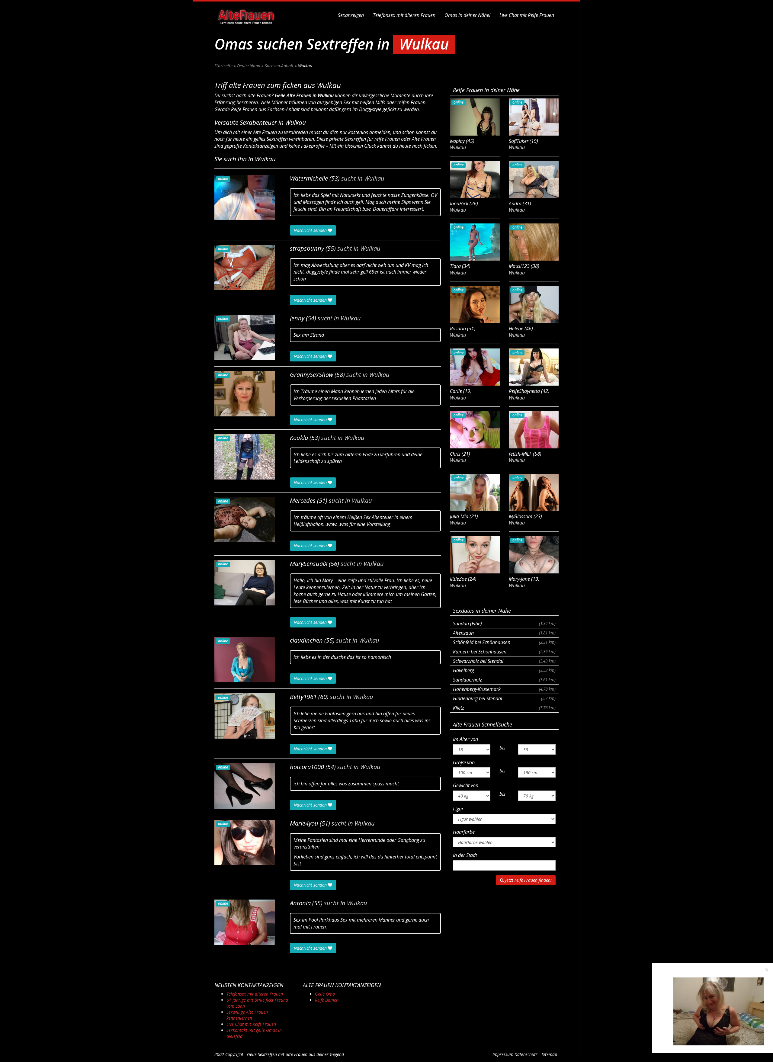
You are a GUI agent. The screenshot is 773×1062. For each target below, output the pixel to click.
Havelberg (504, 670)
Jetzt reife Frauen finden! (528, 880)
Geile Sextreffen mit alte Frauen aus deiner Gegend (295, 1054)
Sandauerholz (504, 679)
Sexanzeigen (351, 15)
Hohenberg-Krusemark (504, 689)
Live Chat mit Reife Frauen (526, 15)
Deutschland (248, 66)
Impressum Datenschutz (514, 1054)
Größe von (464, 762)
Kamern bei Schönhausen (504, 651)
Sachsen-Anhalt (279, 66)
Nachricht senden (311, 230)
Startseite (223, 66)
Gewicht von (465, 785)
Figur (458, 808)
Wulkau (374, 178)
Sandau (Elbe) (504, 623)
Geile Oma (325, 994)
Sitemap (549, 1054)
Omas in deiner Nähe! (467, 15)
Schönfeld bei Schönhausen (504, 642)
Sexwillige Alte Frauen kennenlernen (247, 1015)
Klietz (504, 707)
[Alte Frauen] (246, 15)
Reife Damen (326, 1000)
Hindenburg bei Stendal (504, 698)
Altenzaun (504, 633)
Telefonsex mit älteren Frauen (404, 15)
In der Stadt (465, 855)
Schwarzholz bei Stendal (504, 661)
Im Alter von (465, 739)
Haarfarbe (464, 832)
